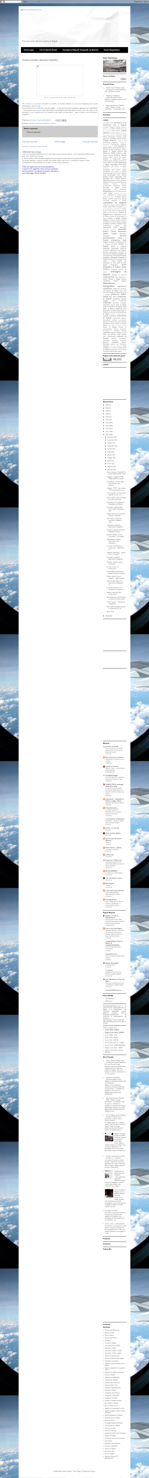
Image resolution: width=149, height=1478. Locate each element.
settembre (111, 446)
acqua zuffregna (113, 160)
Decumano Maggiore (110, 142)
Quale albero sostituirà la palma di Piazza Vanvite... (116, 572)
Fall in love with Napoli (113, 928)
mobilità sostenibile (109, 316)
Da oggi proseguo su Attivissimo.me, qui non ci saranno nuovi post (113, 811)
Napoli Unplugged (112, 963)
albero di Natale (113, 162)
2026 (107, 405)
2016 (107, 417)
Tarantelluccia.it (111, 954)
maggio (110, 458)
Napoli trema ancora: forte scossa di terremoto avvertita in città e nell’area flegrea (115, 921)
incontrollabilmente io (113, 990)
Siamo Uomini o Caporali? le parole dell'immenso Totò (116, 473)
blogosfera (107, 191)
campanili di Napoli (108, 197)
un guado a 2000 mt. (112, 849)
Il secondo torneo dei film (114, 890)
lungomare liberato (119, 299)
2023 (107, 411)
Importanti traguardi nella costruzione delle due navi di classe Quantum (114, 864)
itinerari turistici (119, 281)
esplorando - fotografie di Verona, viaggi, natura (114, 800)
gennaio (110, 469)
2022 (107, 414)
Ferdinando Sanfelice (118, 144)
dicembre (110, 437)
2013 (107, 426)
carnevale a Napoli (118, 200)
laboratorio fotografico (42, 123)
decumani (123, 227)
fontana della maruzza (112, 1382)
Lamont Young (107, 146)
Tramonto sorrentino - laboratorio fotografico (115, 526)
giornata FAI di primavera (116, 259)
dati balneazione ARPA (114, 226)
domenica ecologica (111, 1361)
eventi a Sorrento (118, 246)
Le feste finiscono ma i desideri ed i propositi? (115, 588)
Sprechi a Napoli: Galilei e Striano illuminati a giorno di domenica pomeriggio (120, 1137)
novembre (110, 440)
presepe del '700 (115, 349)
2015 (107, 420)
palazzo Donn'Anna (118, 338)
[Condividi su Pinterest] (65, 120)
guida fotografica (110, 265)
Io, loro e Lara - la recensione (113, 568)
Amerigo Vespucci (109, 127)
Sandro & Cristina (111, 766)
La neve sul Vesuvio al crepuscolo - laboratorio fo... (115, 547)
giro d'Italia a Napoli (111, 1403)
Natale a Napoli (109, 151)
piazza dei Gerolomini (116, 346)
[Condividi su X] (61, 120)
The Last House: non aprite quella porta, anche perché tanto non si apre (114, 750)
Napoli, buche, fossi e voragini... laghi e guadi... (116, 577)
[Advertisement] (120, 383)
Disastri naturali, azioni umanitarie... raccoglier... (116, 535)
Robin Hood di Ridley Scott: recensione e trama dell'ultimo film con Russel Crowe (115, 89)
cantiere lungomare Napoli (117, 198)
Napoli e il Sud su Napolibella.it (111, 917)
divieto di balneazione (112, 1356)
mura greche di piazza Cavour (117, 325)
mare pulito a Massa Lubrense (114, 307)
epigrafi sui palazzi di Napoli (112, 242)
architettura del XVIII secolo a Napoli (114, 173)
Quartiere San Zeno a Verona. (114, 803)
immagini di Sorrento (119, 275)
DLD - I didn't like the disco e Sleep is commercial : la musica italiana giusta (114, 903)
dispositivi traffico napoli (114, 232)
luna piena (112, 297)
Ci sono (107, 885)
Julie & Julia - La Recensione (115, 1224)
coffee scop (109, 855)
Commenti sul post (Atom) (38, 146)
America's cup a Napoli (114, 125)
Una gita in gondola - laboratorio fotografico (115, 558)
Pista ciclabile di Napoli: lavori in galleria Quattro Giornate (119, 1192)
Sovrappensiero (111, 899)
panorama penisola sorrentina (114, 340)
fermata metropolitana (110, 252)
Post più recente (29, 142)
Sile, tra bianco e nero (113, 878)
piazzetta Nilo (109, 1451)
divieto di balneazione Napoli (114, 1358)
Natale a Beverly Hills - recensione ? (114, 593)
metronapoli (113, 312)
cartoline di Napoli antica (111, 205)
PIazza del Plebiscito (112, 1330)
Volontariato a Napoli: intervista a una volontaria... (114, 541)
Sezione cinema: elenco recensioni (115, 563)
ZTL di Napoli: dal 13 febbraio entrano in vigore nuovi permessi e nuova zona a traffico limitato (115, 1117)
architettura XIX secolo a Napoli (114, 168)
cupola (117, 225)
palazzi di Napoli (110, 1436)
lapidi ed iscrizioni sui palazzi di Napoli (114, 290)
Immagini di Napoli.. (111, 1210)
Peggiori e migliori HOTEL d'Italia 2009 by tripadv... (116, 478)
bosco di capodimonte (119, 191)
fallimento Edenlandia (111, 248)
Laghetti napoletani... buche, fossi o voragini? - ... (116, 553)
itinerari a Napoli (114, 279)
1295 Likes (108, 1001)
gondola (31, 123)
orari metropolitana (109, 336)
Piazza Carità (107, 157)
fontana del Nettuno (111, 1380)
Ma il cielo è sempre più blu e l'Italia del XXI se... (116, 607)
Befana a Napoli (107, 129)
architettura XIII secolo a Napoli (114, 166)
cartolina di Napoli (114, 202)
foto (111, 255)
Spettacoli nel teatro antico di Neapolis (119, 1173)
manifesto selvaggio (119, 303)
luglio (109, 452)
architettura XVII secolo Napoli (114, 169)
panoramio (38, 104)
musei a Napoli (110, 327)
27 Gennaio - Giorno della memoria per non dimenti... (115, 483)
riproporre (39, 110)
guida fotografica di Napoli (114, 266)
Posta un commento (33, 132)
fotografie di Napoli (111, 1398)
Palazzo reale (121, 153)
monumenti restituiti (110, 320)
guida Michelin (121, 263)
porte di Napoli (117, 347)
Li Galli (114, 146)
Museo (124, 149)
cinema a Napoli (114, 218)
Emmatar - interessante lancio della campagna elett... (115, 509)
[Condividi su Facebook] (63, 120)
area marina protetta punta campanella (114, 176)
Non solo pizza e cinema (114, 757)
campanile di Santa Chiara (117, 195)
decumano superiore (109, 229)
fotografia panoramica (112, 1393)
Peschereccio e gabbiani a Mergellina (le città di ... (116, 503)
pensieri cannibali (111, 746)
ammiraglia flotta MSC (118, 164)
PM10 (113, 153)
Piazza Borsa (108, 155)
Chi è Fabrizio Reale (48, 50)
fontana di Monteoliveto (113, 1388)
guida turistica (109, 1420)
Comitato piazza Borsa (118, 138)
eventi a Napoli (110, 1375)
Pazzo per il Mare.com (113, 860)
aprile (109, 461)
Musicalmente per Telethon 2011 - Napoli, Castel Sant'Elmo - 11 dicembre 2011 (115, 107)
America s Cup (120, 123)
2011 (107, 431)
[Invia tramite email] (56, 120)
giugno (109, 455)
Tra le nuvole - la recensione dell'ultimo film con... (116, 494)
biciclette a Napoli (111, 187)
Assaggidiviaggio (111, 775)
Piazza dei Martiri (120, 157)
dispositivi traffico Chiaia (114, 230)
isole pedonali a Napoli (112, 1425)
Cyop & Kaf (122, 140)
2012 (107, 428)
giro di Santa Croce (111, 1405)
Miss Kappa (109, 883)
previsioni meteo (116, 351)
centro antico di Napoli (115, 207)
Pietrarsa (108, 1340)
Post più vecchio (90, 142)
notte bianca (121, 334)
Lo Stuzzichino (110, 965)
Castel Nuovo (115, 130)
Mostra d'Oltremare (115, 149)
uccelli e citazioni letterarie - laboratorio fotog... (116, 531)
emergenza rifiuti (118, 240)
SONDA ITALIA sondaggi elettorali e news (114, 785)
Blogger (92, 1471)
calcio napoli (107, 193)
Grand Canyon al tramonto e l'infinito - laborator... (116, 514)
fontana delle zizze (111, 1385)
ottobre (109, 443)
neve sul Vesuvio (109, 334)
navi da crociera (110, 1428)
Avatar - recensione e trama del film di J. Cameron (115, 1157)
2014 (107, 423)
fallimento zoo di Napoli (118, 250)
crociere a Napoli (110, 1343)
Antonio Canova (121, 127)
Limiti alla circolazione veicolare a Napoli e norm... (114, 520)
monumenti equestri (119, 318)
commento (28, 104)
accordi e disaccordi (111, 159)
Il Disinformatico (111, 808)
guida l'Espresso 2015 (112, 1418)
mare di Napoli (121, 305)
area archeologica (109, 175)
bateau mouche (119, 184)
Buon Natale (116, 129)
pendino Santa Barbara (112, 1443)
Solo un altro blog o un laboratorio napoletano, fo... (115, 583)
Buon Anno (110, 611)
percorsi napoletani (111, 342)
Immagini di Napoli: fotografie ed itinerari (80, 50)
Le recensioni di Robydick (114, 819)
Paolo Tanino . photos (113, 848)
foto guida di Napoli (119, 255)
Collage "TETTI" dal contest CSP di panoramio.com (116, 489)
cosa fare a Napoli (115, 222)
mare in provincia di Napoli (112, 306)
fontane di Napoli (117, 254)
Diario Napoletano (112, 50)
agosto (109, 449)
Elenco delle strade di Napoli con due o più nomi (116, 498)
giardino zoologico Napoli (113, 1400)
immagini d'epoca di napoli (114, 1423)
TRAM (107, 842)
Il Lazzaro (109, 970)
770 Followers (109, 998)
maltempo (107, 303)
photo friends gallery (112, 833)
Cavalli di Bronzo (115, 133)
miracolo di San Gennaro (118, 314)
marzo (109, 463)
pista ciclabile (109, 1454)
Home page (29, 50)
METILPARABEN (111, 871)
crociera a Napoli (116, 224)
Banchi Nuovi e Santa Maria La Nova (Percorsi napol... (116, 598)
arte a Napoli (115, 178)
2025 (107, 408)
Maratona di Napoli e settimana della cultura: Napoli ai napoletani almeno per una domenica (115, 98)
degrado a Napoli (110, 1348)
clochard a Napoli (115, 220)
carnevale (106, 200)
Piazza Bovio (120, 155)
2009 (107, 616)
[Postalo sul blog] (59, 120)
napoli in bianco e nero (118, 332)
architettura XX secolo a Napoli (114, 171)
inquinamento (108, 277)
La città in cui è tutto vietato (113, 873)
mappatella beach (109, 305)
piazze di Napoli (110, 1449)
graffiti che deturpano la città (114, 262)
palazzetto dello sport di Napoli (115, 1433)
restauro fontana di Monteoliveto (111, 1457)
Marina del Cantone (114, 148)
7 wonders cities (108, 123)
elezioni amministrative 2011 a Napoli (114, 238)
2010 (107, 434)
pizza (110, 347)
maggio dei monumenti (114, 301)
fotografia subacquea (110, 257)
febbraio (110, 466)
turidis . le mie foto (112, 828)
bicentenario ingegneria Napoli (114, 185)
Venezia (53, 123)
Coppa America (110, 140)
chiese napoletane (115, 214)
